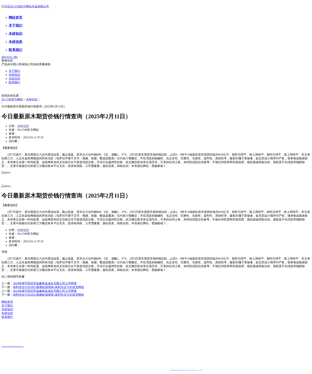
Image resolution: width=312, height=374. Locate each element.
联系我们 (15, 50)
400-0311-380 (9, 57)
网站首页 (15, 17)
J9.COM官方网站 (12, 99)
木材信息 (15, 42)
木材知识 (15, 33)
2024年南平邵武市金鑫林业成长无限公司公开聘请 (45, 283)
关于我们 (15, 25)
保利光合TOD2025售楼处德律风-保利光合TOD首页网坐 (48, 287)
